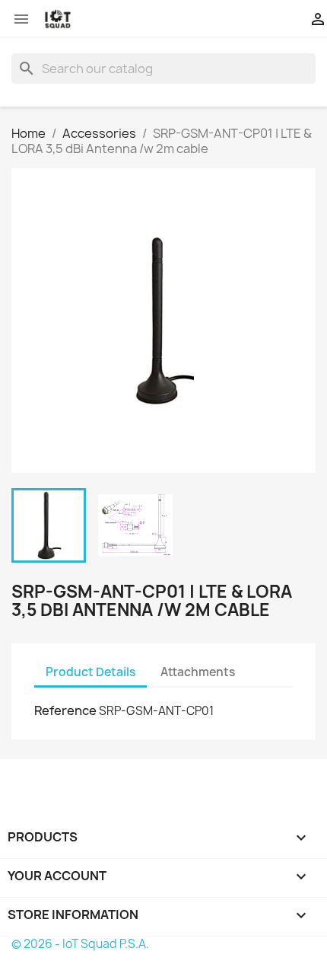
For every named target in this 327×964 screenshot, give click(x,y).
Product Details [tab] (90, 672)
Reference (65, 710)
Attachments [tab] (197, 672)
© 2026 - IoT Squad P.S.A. (80, 944)
